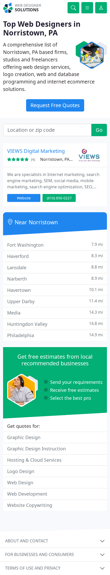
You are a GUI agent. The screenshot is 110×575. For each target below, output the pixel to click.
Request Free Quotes (55, 105)
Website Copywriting (29, 505)
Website (24, 198)
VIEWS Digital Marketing (36, 150)
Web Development (27, 494)
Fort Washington (55, 245)
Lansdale (55, 267)
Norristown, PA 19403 (61, 159)
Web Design (20, 482)
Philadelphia (55, 335)
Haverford (55, 256)
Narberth (55, 278)
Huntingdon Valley (55, 324)
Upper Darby (55, 301)
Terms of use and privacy (32, 568)
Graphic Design (23, 437)
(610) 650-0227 (59, 198)
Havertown (55, 290)
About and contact (26, 541)
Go (99, 129)
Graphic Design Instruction (36, 449)
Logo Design (20, 471)
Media (55, 312)
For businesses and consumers (39, 554)
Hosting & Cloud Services (34, 460)
